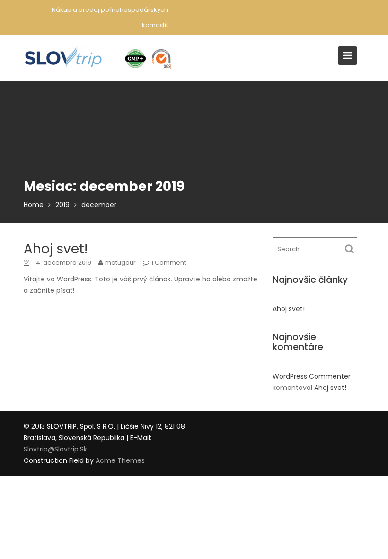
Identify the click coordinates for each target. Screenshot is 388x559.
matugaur (120, 262)
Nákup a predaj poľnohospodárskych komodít (110, 17)
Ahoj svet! (56, 249)
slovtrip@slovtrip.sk (55, 449)
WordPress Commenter (312, 376)
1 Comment (168, 262)
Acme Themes (120, 460)
